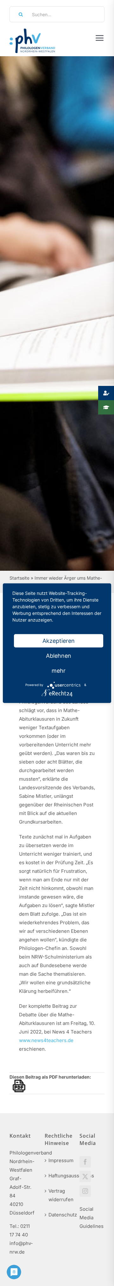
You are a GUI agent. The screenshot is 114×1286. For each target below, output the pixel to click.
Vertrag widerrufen (57, 1195)
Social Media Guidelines (91, 1217)
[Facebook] (85, 1162)
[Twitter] (85, 1176)
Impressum (57, 1160)
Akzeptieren (58, 640)
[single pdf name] (17, 1086)
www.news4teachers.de (46, 1040)
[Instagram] (85, 1191)
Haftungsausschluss (57, 1176)
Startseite (19, 578)
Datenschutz (57, 1215)
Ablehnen (58, 655)
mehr (59, 670)
